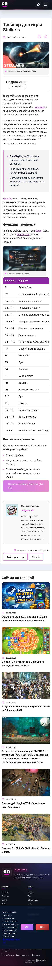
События (5, 896)
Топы (30, 896)
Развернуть (17, 86)
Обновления (33, 900)
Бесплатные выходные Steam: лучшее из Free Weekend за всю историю (27, 182)
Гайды (30, 892)
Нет (42, 927)
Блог (4, 904)
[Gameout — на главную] (4, 4)
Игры (30, 904)
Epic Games (23, 234)
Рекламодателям (23, 955)
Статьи (5, 900)
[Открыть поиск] (38, 5)
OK (27, 927)
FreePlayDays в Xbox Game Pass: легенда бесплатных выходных (24, 160)
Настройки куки (8, 955)
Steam (38, 231)
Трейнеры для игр (15, 557)
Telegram (25, 510)
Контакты (36, 955)
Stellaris (7, 198)
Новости (5, 892)
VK (32, 510)
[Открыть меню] (45, 5)
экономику (39, 107)
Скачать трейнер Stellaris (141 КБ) (26, 486)
